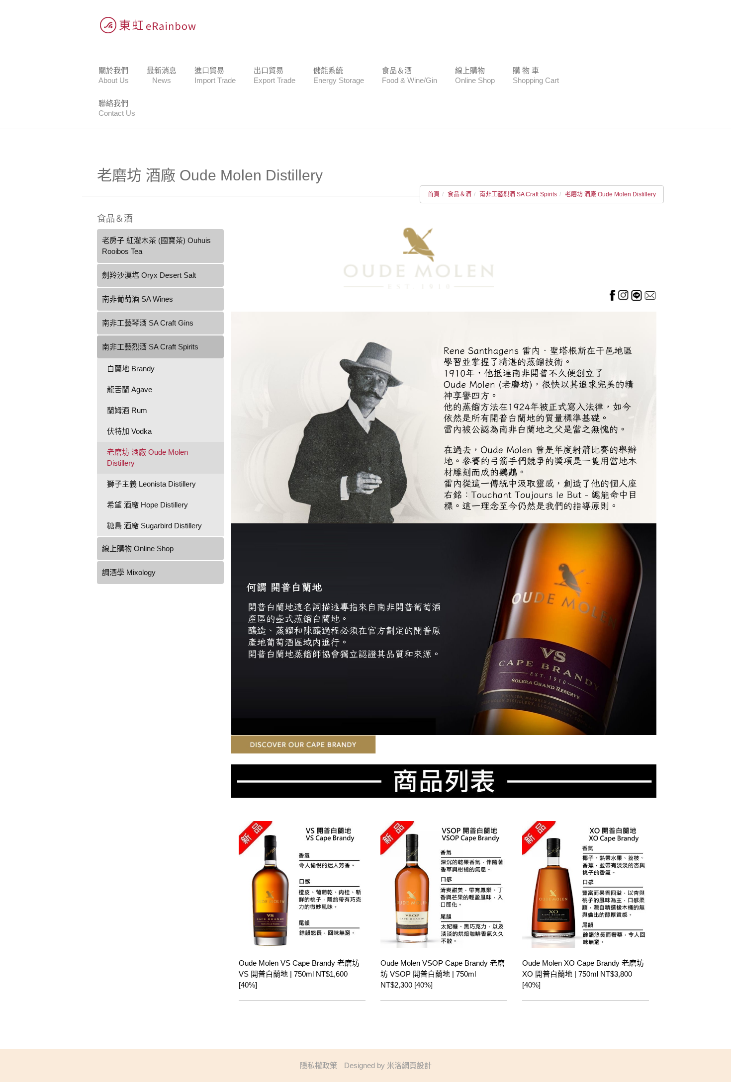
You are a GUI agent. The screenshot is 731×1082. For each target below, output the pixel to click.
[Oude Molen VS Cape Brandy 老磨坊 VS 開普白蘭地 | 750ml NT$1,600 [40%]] (302, 883)
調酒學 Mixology (129, 572)
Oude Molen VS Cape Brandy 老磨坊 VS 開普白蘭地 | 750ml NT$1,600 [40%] (299, 974)
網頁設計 (417, 1065)
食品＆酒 (459, 194)
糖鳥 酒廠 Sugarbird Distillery (154, 525)
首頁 (434, 194)
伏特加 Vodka (129, 431)
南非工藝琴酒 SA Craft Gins (147, 323)
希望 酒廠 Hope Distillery (147, 504)
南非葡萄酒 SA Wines (137, 299)
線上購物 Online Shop (138, 548)
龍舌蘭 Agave (129, 389)
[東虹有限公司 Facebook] (612, 294)
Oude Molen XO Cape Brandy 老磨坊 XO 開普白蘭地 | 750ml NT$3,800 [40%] (583, 974)
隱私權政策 (318, 1065)
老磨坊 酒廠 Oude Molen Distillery (610, 194)
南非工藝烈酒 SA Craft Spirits (518, 194)
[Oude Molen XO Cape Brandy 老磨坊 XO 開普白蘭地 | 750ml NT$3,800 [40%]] (585, 883)
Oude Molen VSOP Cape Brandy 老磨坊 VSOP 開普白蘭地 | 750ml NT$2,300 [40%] (442, 974)
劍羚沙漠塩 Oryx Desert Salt (149, 275)
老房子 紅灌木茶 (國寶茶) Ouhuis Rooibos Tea (156, 245)
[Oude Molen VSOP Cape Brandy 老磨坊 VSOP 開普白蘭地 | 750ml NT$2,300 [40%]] (443, 883)
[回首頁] (144, 25)
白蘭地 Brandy (131, 368)
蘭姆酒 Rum (127, 410)
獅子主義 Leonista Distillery (151, 484)
